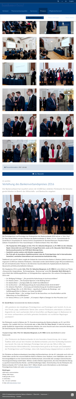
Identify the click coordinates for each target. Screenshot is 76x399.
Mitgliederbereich (55, 11)
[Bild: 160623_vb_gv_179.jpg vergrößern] (19, 22)
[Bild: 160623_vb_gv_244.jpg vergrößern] (56, 151)
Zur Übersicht (39, 174)
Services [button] (33, 11)
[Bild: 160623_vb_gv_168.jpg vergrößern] (19, 48)
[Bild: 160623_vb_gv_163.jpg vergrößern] (56, 22)
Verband (5, 11)
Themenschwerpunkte (19, 11)
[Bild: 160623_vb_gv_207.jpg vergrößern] (56, 74)
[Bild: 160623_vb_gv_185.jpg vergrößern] (56, 48)
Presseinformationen (35, 17)
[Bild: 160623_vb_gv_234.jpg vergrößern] (56, 125)
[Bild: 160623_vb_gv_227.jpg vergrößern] (19, 99)
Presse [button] (42, 11)
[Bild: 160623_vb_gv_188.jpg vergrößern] (19, 74)
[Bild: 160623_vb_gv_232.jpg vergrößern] (19, 125)
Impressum (44, 394)
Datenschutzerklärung (8, 396)
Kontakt (19, 396)
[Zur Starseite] (13, 5)
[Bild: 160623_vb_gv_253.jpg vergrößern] (19, 151)
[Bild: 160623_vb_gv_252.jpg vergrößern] (56, 99)
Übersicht (36, 394)
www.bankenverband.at (32, 367)
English (71, 1)
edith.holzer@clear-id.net (14, 383)
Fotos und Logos (53, 17)
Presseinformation (12, 167)
